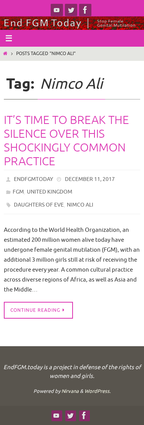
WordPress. (97, 386)
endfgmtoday (33, 178)
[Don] (71, 10)
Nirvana (70, 386)
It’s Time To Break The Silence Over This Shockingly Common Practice (66, 141)
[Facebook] (85, 10)
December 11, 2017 (90, 178)
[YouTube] (57, 10)
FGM (18, 189)
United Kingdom (49, 189)
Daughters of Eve (39, 201)
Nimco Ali (80, 201)
